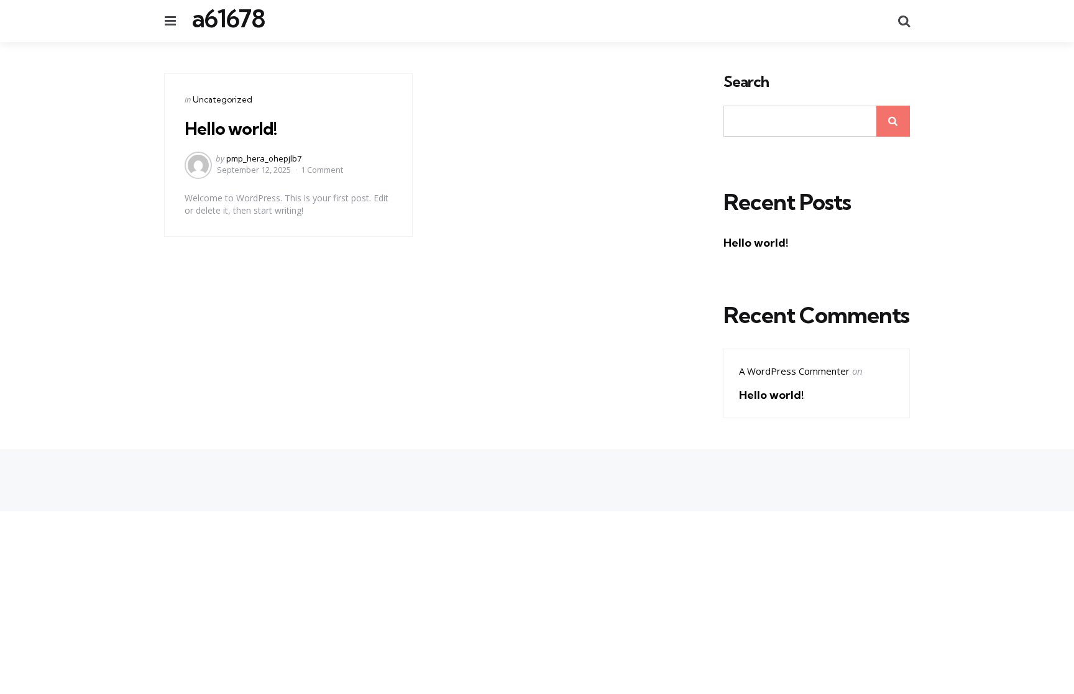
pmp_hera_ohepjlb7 (263, 158)
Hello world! (231, 128)
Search (746, 82)
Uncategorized (222, 99)
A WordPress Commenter (794, 371)
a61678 (228, 18)
